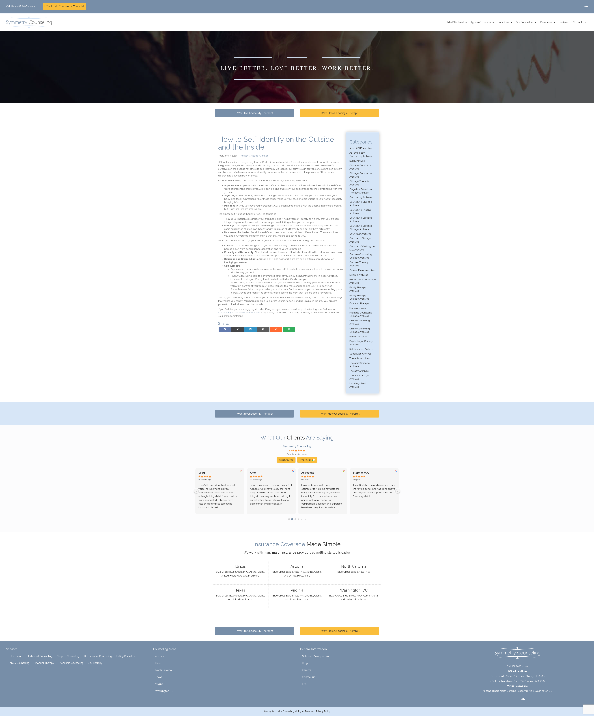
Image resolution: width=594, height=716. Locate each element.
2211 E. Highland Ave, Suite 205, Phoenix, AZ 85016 (517, 681)
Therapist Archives (359, 358)
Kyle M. (357, 472)
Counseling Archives (360, 197)
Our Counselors (524, 22)
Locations (503, 22)
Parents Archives (358, 336)
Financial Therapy (359, 303)
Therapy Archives (358, 371)
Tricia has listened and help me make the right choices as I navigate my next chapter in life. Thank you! (219, 489)
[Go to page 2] (295, 519)
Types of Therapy (481, 22)
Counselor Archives (360, 233)
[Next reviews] (397, 491)
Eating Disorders (125, 656)
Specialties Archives (360, 353)
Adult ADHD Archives (360, 148)
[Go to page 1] (292, 519)
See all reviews (286, 460)
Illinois (158, 663)
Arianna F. (307, 472)
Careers (306, 670)
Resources (546, 22)
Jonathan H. (257, 472)
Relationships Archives (361, 349)
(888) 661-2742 (520, 666)
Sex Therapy (95, 663)
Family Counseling (19, 663)
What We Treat (455, 22)
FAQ (304, 684)
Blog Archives (357, 160)
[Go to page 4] (301, 519)
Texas (158, 677)
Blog (305, 663)
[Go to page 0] (289, 519)
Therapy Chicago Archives (253, 155)
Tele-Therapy (16, 656)
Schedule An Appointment (317, 656)
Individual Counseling (40, 656)
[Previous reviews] (196, 491)
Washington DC (164, 691)
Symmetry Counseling (297, 446)
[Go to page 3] (298, 519)
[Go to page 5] (305, 519)
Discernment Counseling (98, 656)
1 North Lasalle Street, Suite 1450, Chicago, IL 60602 (517, 676)
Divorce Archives (358, 275)
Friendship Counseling (71, 663)
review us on (305, 460)
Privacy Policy (323, 711)
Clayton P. (204, 472)
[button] (466, 22)
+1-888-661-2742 (25, 6)
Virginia (159, 684)
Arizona (159, 656)
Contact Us (579, 22)
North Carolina (163, 670)
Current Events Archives (362, 270)
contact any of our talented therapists (239, 312)
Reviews (563, 22)
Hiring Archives (357, 308)
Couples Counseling (68, 656)
